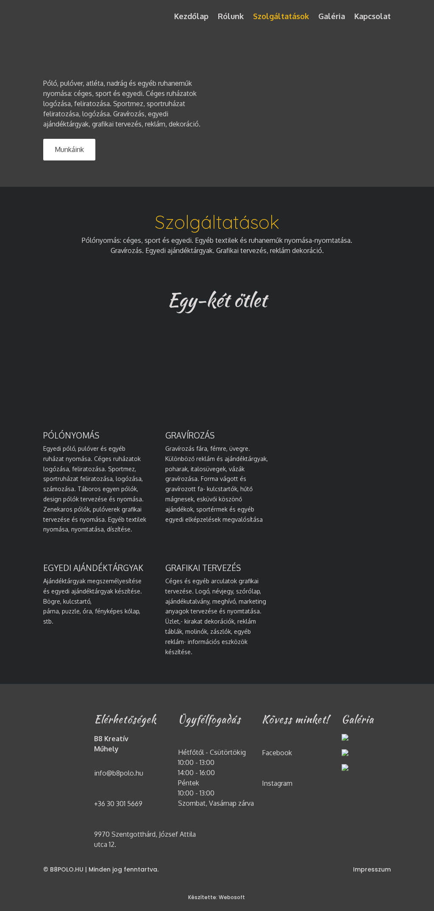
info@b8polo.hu (118, 773)
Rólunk (231, 16)
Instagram (277, 783)
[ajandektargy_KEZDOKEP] (345, 754)
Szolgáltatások (281, 16)
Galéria (331, 16)
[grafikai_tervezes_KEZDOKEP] (345, 769)
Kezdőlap (191, 16)
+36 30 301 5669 (118, 803)
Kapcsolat (372, 16)
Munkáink (69, 149)
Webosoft (232, 897)
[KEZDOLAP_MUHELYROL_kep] (345, 738)
